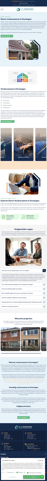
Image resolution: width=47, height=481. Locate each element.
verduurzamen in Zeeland (23, 383)
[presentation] (15, 3)
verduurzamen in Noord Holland (10, 379)
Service (23, 5)
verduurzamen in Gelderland (9, 380)
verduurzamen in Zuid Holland (25, 379)
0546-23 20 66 (30, 447)
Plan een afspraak (6, 36)
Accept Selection (12, 477)
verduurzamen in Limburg (38, 380)
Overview (41, 460)
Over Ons (15, 5)
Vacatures (28, 5)
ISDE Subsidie (6, 100)
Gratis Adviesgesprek (7, 121)
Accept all (33, 477)
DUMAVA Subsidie (7, 105)
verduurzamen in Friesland (36, 382)
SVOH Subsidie (6, 103)
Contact (33, 5)
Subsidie (19, 5)
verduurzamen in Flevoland (10, 382)
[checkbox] (9, 472)
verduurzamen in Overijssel (23, 382)
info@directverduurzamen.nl (33, 448)
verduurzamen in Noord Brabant (24, 380)
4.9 (23, 1)
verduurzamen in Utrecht (38, 379)
